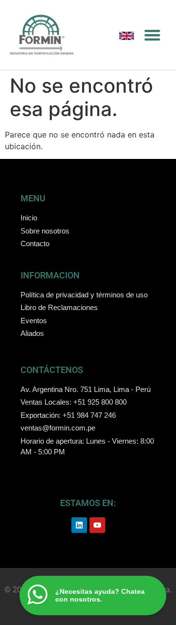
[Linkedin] (79, 525)
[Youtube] (97, 525)
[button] (153, 35)
